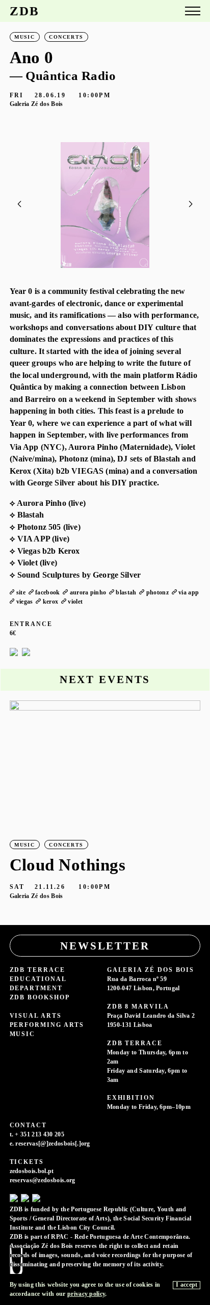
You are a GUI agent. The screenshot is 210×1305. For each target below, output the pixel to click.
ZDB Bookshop (40, 997)
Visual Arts (36, 1016)
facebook (47, 592)
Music (23, 1034)
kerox (51, 602)
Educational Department (38, 984)
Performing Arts (47, 1025)
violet (75, 602)
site (20, 592)
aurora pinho (88, 592)
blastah (126, 592)
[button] (190, 204)
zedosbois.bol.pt (32, 1171)
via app (188, 592)
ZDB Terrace (37, 970)
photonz (157, 592)
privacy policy (86, 1294)
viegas (24, 602)
